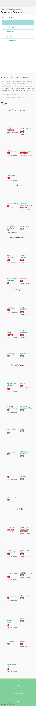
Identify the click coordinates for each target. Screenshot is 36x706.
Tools (9, 22)
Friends (18, 701)
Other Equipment (18, 290)
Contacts (18, 685)
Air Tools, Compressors (18, 110)
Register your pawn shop (18, 693)
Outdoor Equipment (18, 365)
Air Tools (9, 36)
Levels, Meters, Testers (18, 237)
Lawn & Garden (11, 40)
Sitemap (33, 705)
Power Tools (10, 27)
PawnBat (4, 9)
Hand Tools (10, 31)
